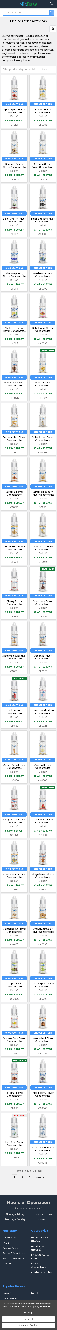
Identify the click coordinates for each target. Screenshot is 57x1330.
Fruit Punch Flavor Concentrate (42, 821)
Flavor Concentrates (39, 1265)
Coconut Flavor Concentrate (43, 657)
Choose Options (14, 104)
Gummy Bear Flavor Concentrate (14, 1040)
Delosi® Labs (10, 1298)
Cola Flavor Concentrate (14, 712)
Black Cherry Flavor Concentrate (14, 220)
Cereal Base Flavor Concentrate (14, 548)
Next (39, 1177)
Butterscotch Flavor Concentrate (14, 439)
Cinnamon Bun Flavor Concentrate (14, 657)
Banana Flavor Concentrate (42, 111)
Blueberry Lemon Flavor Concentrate (14, 329)
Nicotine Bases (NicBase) (39, 1239)
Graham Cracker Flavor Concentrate (42, 930)
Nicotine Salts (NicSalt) (39, 1248)
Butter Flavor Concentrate (42, 384)
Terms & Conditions (14, 1253)
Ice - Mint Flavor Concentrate (14, 1144)
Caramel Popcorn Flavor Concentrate (42, 493)
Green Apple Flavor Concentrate (43, 985)
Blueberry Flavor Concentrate (42, 275)
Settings (28, 1312)
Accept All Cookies (29, 1325)
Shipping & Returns (13, 1258)
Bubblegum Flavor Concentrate (42, 329)
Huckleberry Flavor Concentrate (43, 1094)
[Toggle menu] (4, 4)
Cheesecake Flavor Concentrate (43, 548)
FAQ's (6, 1243)
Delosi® (7, 1293)
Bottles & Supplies (41, 1272)
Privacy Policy (10, 1248)
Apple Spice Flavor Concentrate (14, 111)
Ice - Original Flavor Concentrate (43, 1149)
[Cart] (52, 4)
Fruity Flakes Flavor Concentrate (14, 876)
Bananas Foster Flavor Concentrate (14, 165)
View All (34, 1293)
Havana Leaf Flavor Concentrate (43, 1040)
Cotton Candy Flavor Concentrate (43, 712)
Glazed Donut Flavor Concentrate (14, 930)
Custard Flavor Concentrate (42, 766)
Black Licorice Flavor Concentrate (43, 220)
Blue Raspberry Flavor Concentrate (14, 275)
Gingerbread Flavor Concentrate (43, 876)
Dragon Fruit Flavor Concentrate (14, 821)
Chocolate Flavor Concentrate (43, 602)
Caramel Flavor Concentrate (14, 493)
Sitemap (7, 1263)
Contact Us (9, 1237)
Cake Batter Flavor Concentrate (43, 439)
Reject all (28, 1319)
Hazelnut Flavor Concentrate (14, 1094)
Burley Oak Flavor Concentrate (14, 384)
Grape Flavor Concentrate (14, 985)
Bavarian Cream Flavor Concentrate (42, 165)
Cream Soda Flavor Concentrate (14, 766)
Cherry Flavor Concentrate (14, 602)
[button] (52, 28)
